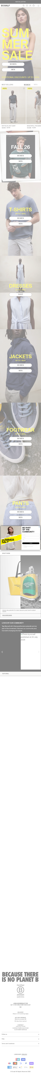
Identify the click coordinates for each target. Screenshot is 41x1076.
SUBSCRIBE (30, 543)
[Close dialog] (39, 527)
